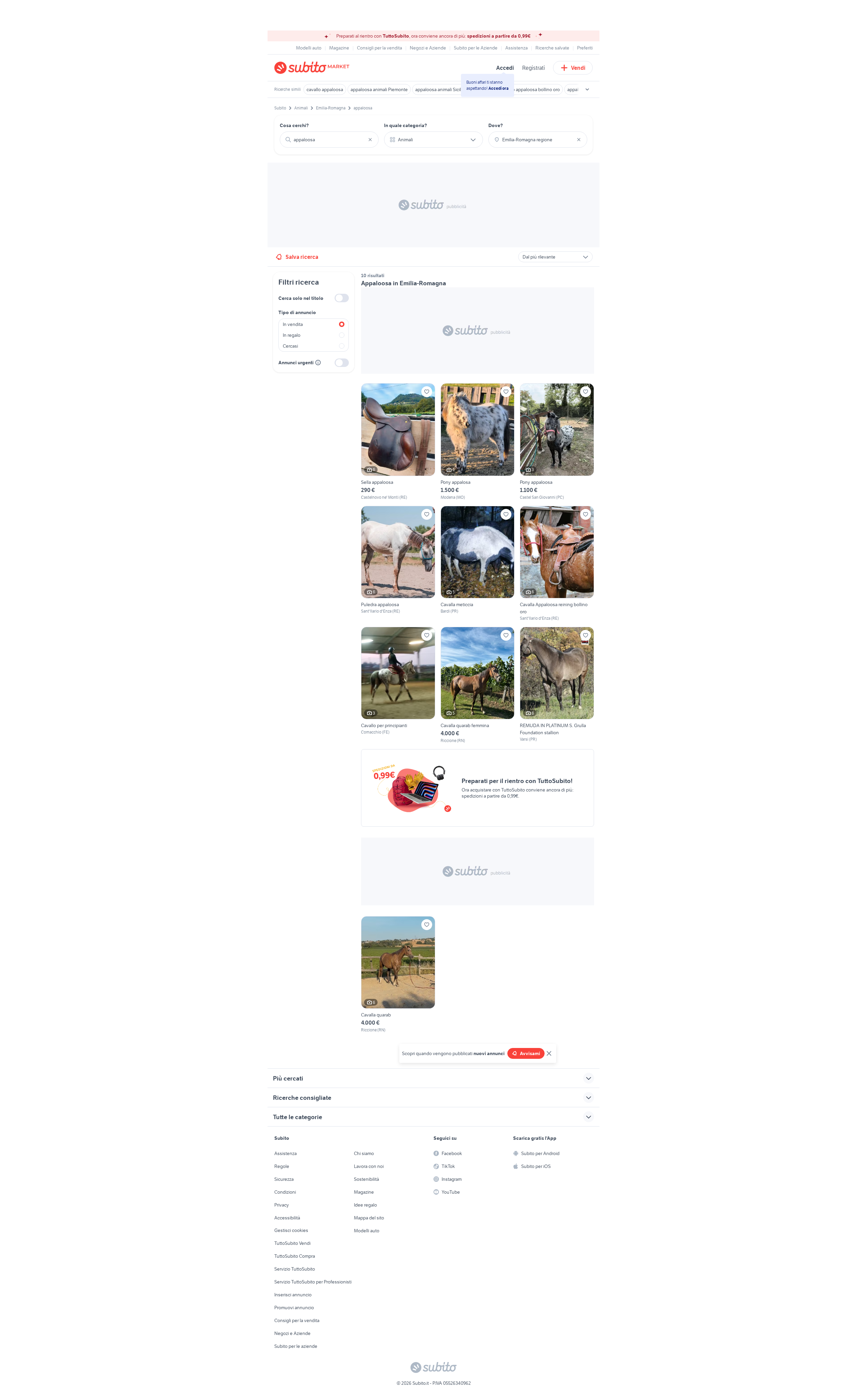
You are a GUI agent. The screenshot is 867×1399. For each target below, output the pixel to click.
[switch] (342, 298)
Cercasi (290, 346)
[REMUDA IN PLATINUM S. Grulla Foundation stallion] (557, 685)
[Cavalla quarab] (398, 974)
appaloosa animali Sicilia (439, 89)
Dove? (495, 125)
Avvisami (530, 1053)
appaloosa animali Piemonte (379, 89)
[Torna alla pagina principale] (313, 68)
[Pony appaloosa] (557, 441)
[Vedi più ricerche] (587, 89)
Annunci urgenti (296, 362)
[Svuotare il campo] (370, 139)
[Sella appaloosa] (398, 441)
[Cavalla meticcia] (478, 563)
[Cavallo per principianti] (398, 685)
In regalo (291, 335)
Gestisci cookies (291, 1230)
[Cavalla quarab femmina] (478, 685)
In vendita (293, 324)
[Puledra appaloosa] (398, 563)
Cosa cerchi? (294, 125)
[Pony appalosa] (478, 441)
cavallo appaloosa (324, 89)
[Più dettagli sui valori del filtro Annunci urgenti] (318, 362)
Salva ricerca (302, 256)
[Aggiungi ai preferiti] (426, 391)
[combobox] (329, 139)
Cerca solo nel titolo (300, 298)
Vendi (578, 67)
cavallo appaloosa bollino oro (530, 89)
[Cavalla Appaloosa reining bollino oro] (557, 563)
